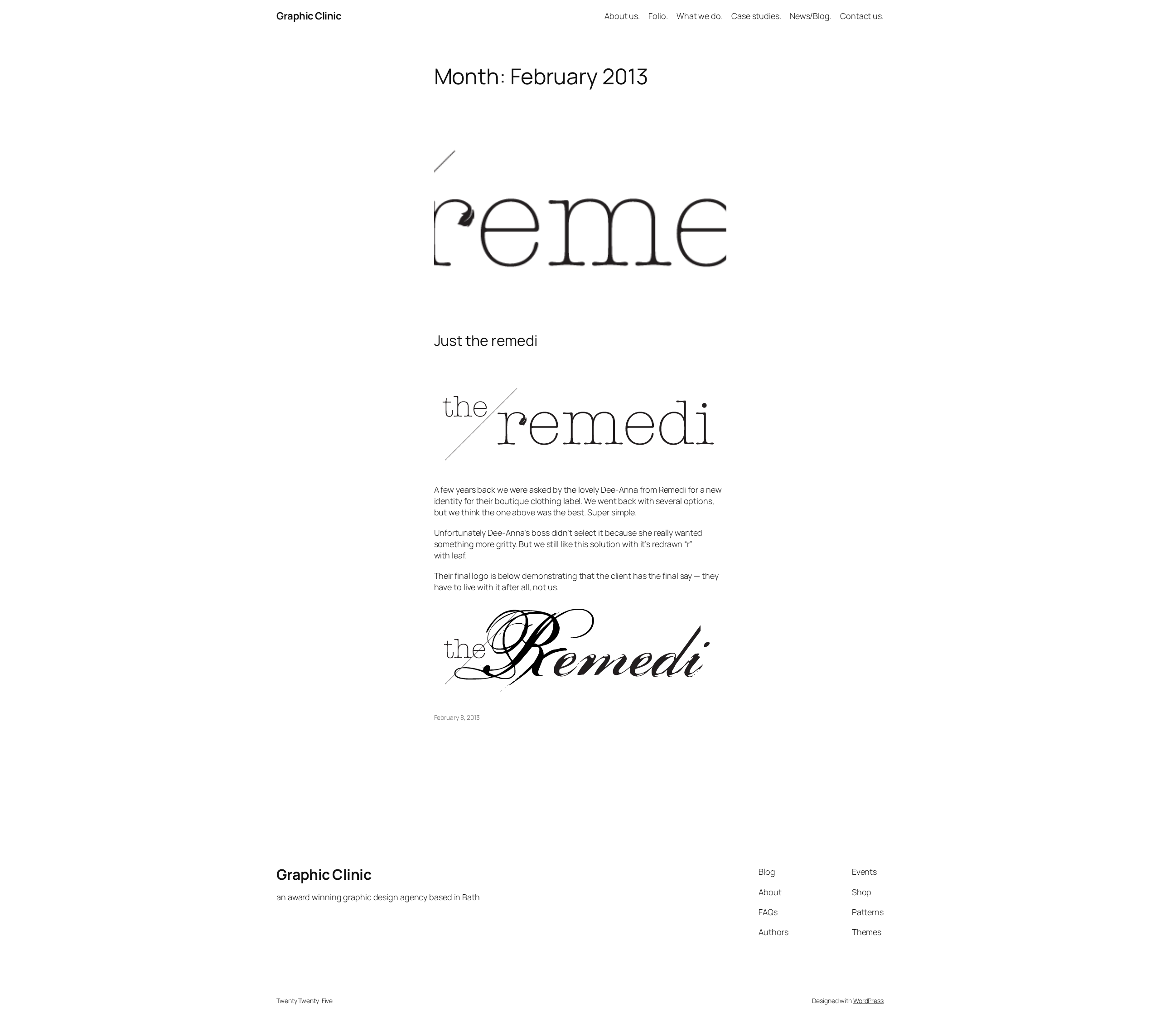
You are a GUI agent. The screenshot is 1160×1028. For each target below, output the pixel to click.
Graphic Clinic (308, 16)
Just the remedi (486, 340)
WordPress (868, 1000)
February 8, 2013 (457, 717)
